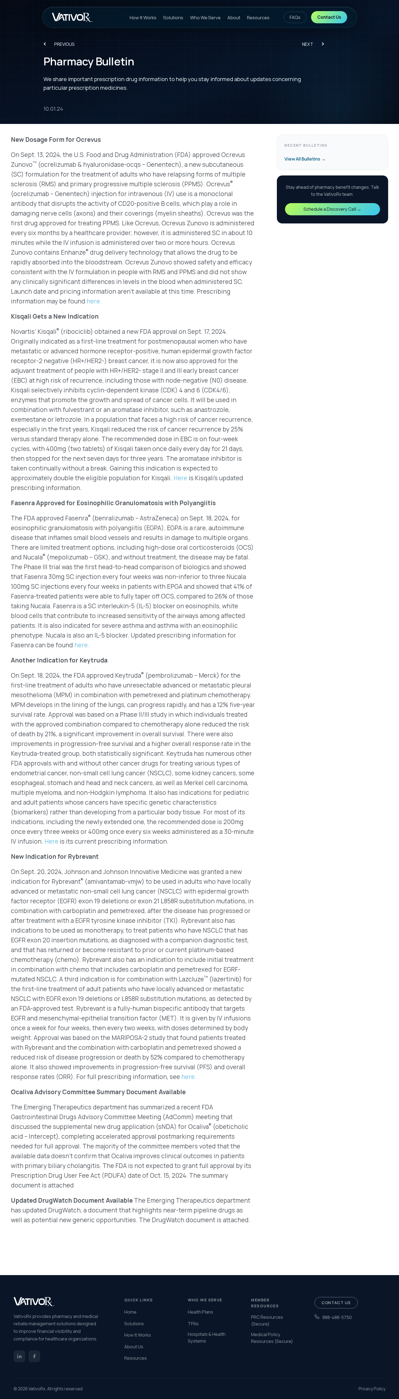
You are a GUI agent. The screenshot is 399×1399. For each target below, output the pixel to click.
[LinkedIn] (19, 1356)
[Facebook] (34, 1356)
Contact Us (329, 17)
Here (180, 478)
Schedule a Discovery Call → (332, 209)
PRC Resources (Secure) (267, 1320)
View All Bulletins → (305, 159)
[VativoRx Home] (72, 17)
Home (130, 1312)
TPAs (193, 1323)
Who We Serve (205, 18)
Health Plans (200, 1312)
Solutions (173, 18)
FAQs (295, 17)
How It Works (143, 18)
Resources (258, 18)
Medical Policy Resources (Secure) (272, 1337)
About (233, 18)
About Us (133, 1346)
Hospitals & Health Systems (207, 1337)
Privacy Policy (372, 1389)
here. (94, 301)
